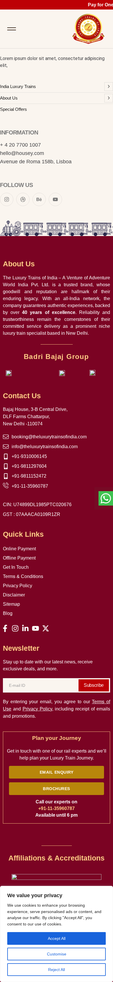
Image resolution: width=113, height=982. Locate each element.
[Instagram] (6, 199)
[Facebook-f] (5, 628)
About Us (9, 98)
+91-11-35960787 (56, 808)
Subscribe (94, 685)
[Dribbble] (23, 199)
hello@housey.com (22, 153)
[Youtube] (55, 199)
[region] (56, 934)
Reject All (56, 969)
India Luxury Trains (18, 86)
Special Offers (13, 109)
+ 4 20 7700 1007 (20, 145)
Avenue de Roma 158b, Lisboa (36, 161)
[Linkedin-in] (25, 628)
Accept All (56, 938)
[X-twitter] (45, 628)
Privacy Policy (37, 708)
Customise (56, 954)
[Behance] (39, 199)
